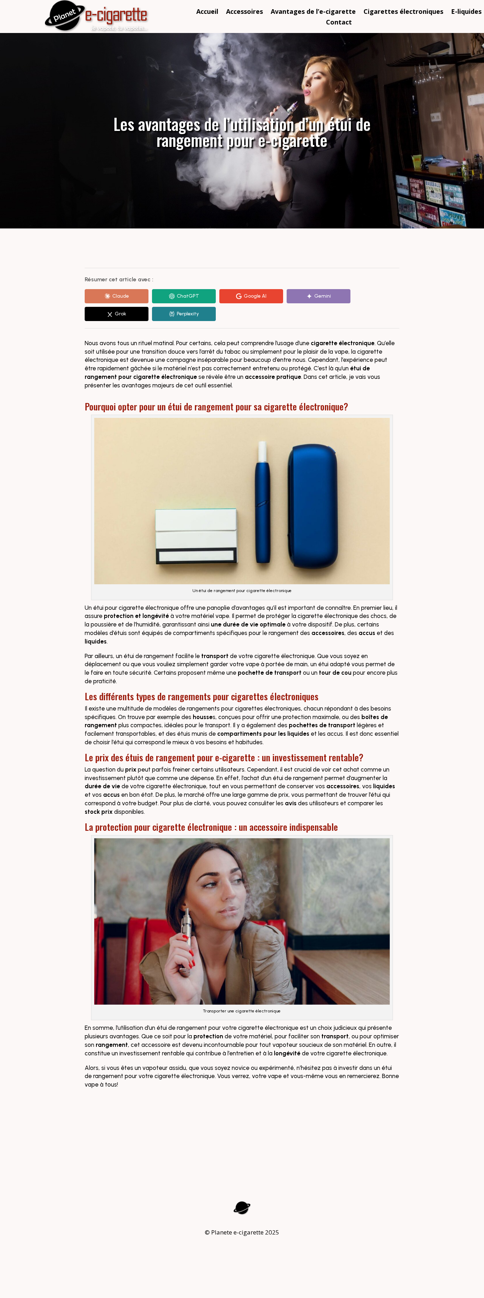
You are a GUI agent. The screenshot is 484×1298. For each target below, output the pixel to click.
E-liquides (466, 12)
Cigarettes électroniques (403, 12)
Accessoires (244, 12)
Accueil (207, 12)
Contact (339, 23)
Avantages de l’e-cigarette (313, 12)
